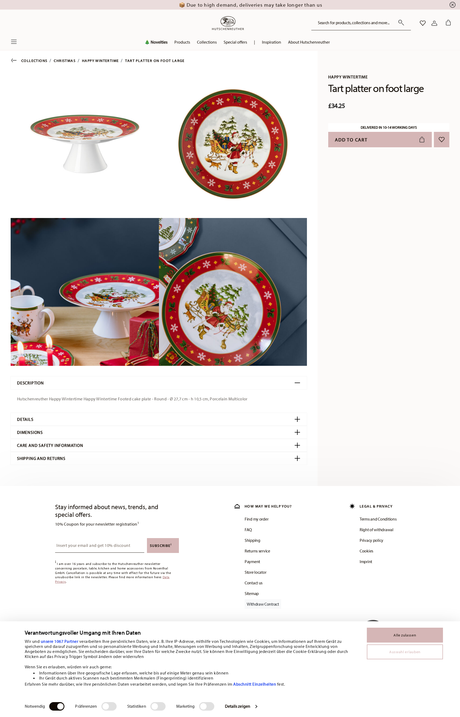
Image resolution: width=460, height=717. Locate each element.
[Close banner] (452, 5)
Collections (34, 60)
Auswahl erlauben (405, 651)
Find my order (256, 519)
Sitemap (252, 593)
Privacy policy (371, 540)
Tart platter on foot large (154, 60)
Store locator (255, 572)
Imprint (366, 561)
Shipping (252, 540)
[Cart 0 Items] (447, 23)
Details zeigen (237, 706)
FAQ (248, 529)
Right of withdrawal (376, 529)
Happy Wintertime (100, 60)
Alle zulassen (404, 635)
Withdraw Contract (263, 604)
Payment (252, 561)
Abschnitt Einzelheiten (254, 684)
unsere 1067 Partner (60, 641)
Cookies (366, 551)
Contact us (253, 582)
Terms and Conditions (378, 519)
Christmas (65, 60)
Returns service (257, 551)
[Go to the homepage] (228, 23)
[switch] (109, 706)
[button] (156, 43)
